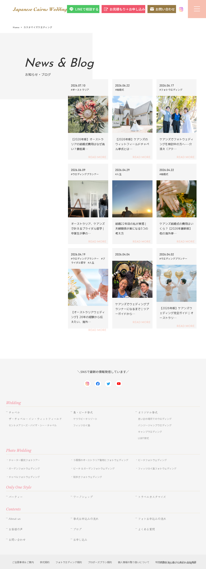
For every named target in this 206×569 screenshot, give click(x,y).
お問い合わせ (165, 9)
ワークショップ (83, 496)
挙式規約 (44, 562)
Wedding (13, 403)
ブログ (77, 529)
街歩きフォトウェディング (87, 477)
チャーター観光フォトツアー (24, 460)
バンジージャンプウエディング (155, 425)
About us (15, 518)
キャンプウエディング (150, 431)
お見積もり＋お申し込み (127, 9)
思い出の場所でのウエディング (155, 418)
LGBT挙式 (143, 438)
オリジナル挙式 (148, 412)
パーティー (16, 496)
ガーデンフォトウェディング (24, 468)
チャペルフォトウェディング (24, 477)
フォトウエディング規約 (69, 562)
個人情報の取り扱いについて (133, 562)
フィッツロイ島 (81, 425)
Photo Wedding (18, 450)
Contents (13, 509)
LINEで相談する (87, 9)
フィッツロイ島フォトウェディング (157, 468)
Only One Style (18, 487)
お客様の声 (16, 529)
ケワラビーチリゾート (85, 418)
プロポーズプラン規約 (100, 562)
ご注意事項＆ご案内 (23, 562)
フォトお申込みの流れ (152, 518)
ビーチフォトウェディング (152, 460)
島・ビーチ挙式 (83, 412)
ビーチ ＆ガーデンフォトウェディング (94, 468)
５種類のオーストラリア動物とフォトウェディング (102, 460)
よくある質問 (146, 529)
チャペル (14, 412)
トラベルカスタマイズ (152, 496)
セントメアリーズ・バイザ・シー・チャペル (33, 425)
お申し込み (80, 539)
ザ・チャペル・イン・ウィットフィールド (35, 418)
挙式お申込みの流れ (86, 518)
